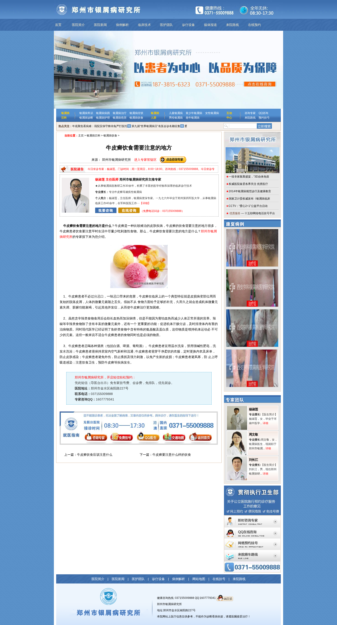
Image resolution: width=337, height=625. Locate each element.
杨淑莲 (253, 409)
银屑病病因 (103, 113)
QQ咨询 (263, 113)
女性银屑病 (212, 113)
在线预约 (254, 25)
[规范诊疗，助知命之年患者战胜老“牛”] (252, 230)
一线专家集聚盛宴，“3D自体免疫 (247, 176)
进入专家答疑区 (145, 159)
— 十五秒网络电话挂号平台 (250, 213)
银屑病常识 (86, 113)
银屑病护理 (103, 117)
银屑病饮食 (136, 117)
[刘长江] (237, 458)
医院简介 (78, 25)
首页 (58, 25)
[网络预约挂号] (252, 540)
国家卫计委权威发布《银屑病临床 (248, 198)
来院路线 (232, 25)
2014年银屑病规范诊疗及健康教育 (248, 191)
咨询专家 (250, 113)
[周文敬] (237, 432)
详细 (145, 203)
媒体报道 (210, 25)
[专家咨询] (252, 517)
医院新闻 (100, 25)
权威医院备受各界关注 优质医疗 (247, 184)
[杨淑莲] (237, 407)
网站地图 (198, 579)
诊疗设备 (188, 25)
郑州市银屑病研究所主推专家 (128, 179)
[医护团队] (75, 179)
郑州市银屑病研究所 (169, 604)
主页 (81, 135)
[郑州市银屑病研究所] (252, 152)
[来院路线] (252, 551)
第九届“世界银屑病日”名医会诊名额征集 (156, 126)
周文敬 (253, 434)
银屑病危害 (120, 117)
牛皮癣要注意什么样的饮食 (171, 454)
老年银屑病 (192, 117)
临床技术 (144, 25)
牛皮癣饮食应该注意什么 (94, 454)
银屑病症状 (136, 113)
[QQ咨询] (252, 529)
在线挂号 (219, 579)
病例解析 (122, 25)
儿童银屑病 (176, 113)
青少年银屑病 (194, 113)
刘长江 (253, 459)
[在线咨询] (117, 211)
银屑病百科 (93, 135)
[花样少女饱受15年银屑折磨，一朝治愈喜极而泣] (252, 351)
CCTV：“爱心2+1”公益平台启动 (247, 206)
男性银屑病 (176, 117)
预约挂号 (264, 117)
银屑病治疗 (120, 113)
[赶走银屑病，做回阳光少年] (252, 311)
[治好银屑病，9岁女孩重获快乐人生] (252, 270)
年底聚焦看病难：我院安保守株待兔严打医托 (99, 126)
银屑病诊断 (86, 117)
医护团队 (166, 25)
